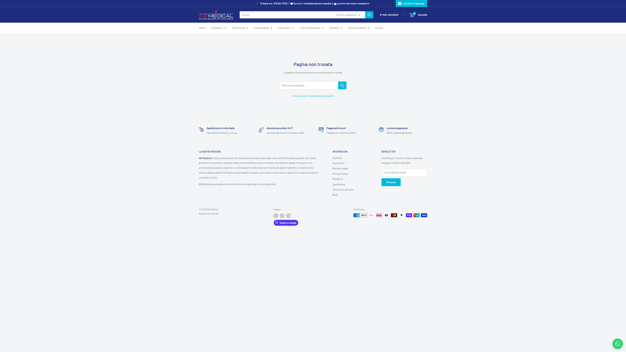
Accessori (217, 27)
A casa (379, 27)
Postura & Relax (357, 27)
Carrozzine (284, 27)
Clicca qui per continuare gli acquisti (313, 95)
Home (202, 27)
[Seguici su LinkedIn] (288, 215)
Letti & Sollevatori (310, 27)
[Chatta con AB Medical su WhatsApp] (618, 344)
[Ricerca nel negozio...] (342, 85)
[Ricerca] (369, 14)
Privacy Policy (340, 173)
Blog (335, 194)
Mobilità (334, 27)
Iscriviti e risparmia (413, 3)
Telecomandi (261, 27)
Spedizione (339, 184)
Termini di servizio (343, 189)
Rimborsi (338, 178)
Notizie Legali (340, 168)
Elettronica (238, 27)
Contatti (337, 157)
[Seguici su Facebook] (276, 215)
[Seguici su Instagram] (282, 215)
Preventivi (338, 163)
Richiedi (391, 182)
